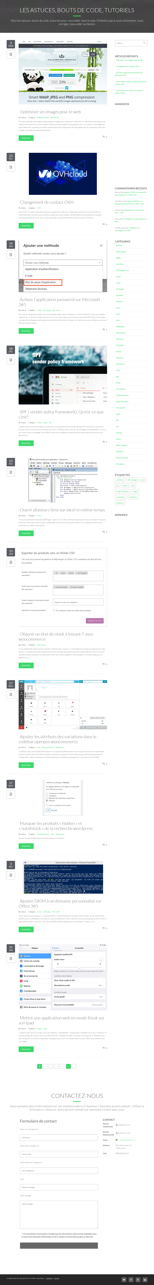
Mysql (118, 351)
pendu (125, 485)
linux (118, 314)
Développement (43, 834)
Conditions (49, 1278)
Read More (26, 138)
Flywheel (119, 295)
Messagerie (120, 333)
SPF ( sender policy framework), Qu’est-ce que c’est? (61, 414)
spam (45, 423)
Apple (39, 1029)
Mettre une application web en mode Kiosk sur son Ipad (61, 1020)
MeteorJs (120, 339)
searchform (120, 497)
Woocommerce (48, 747)
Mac (118, 320)
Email (39, 310)
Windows (119, 451)
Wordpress (55, 117)
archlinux (120, 480)
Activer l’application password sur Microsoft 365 (59, 302)
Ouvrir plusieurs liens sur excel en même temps (62, 509)
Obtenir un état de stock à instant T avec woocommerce (56, 636)
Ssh (117, 426)
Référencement (43, 117)
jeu (117, 485)
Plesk (118, 383)
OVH (39, 208)
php (38, 747)
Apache (119, 245)
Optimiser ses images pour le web (50, 111)
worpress (120, 503)
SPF (50, 423)
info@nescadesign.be (127, 1140)
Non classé (41, 645)
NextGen (119, 358)
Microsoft (56, 310)
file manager (133, 480)
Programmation (122, 395)
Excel (39, 516)
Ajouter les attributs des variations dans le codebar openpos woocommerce (57, 739)
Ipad (45, 1029)
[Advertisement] (131, 143)
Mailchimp (120, 326)
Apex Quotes (121, 251)
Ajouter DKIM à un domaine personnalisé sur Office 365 (60, 903)
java (143, 480)
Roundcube (120, 408)
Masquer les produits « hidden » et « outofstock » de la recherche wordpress (56, 826)
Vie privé (56, 1278)
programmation (122, 491)
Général (119, 301)
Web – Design (121, 445)
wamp (118, 439)
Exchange (46, 310)
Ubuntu (119, 433)
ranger (135, 491)
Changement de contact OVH (47, 202)
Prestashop (120, 389)
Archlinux (120, 264)
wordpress (133, 497)
